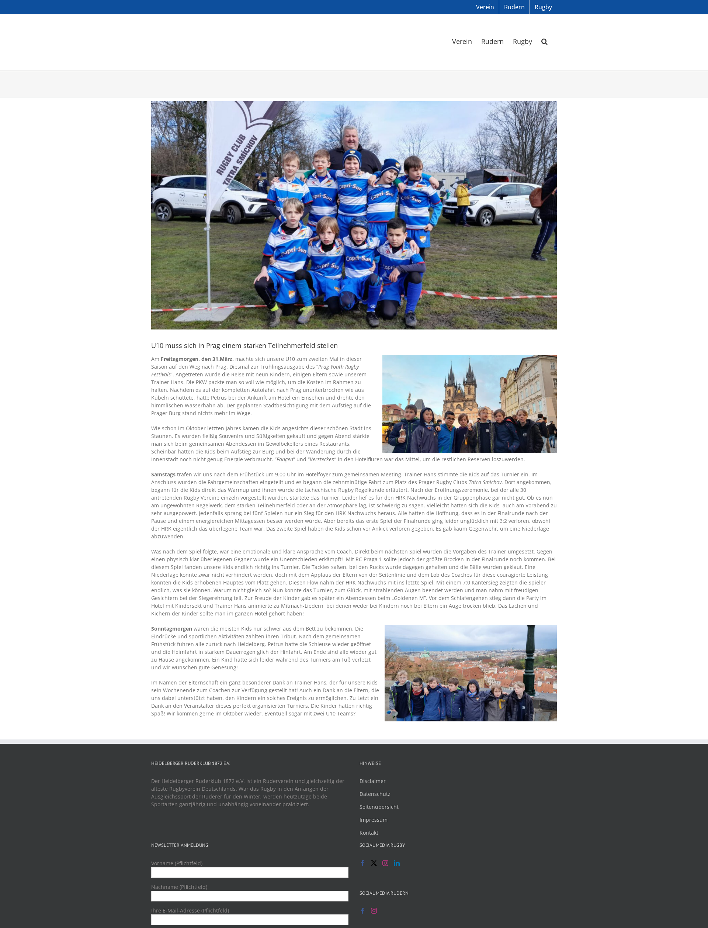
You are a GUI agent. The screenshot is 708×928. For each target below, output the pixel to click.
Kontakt (369, 832)
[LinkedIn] (397, 863)
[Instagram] (385, 863)
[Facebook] (362, 863)
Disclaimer (373, 780)
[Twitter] (374, 863)
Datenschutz (375, 793)
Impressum (374, 819)
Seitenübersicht (379, 806)
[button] (544, 40)
